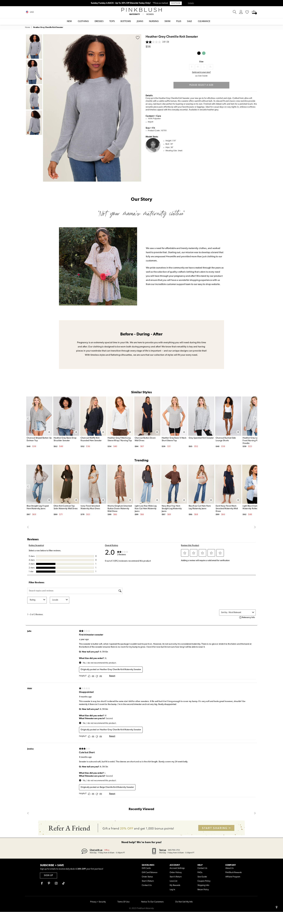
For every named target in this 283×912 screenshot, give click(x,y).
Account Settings (177, 868)
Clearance (204, 21)
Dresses (99, 21)
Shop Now (175, 3)
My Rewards (175, 885)
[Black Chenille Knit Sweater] (199, 53)
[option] (92, 108)
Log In (172, 890)
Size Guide (202, 877)
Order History (176, 872)
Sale (189, 21)
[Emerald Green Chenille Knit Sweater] (204, 53)
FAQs (200, 872)
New (69, 21)
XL (210, 67)
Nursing (154, 21)
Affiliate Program (232, 877)
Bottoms (126, 21)
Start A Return (148, 881)
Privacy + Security (98, 902)
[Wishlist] (247, 12)
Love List (173, 881)
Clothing (83, 21)
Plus (178, 21)
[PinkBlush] (141, 10)
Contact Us (147, 885)
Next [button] (138, 108)
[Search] (235, 12)
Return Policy (203, 890)
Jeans (140, 21)
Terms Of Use (123, 902)
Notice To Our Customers (152, 902)
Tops (112, 21)
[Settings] (241, 12)
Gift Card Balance (149, 872)
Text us (162, 850)
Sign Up (48, 875)
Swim (167, 21)
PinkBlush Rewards (233, 872)
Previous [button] (46, 108)
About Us (229, 868)
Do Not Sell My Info (184, 902)
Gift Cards (146, 868)
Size (201, 61)
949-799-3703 (174, 850)
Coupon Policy (204, 881)
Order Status (147, 877)
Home (27, 27)
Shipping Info (203, 885)
